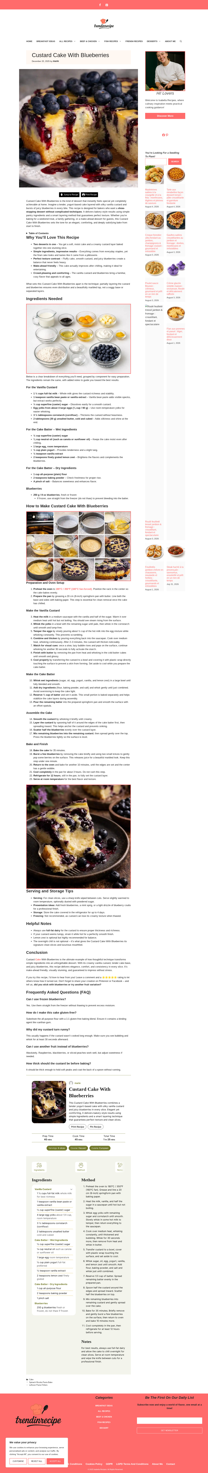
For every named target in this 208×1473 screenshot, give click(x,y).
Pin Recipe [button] (95, 1126)
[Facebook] (100, 5)
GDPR (109, 1464)
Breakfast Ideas (46, 41)
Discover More (165, 116)
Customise (18, 1461)
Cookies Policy (94, 1464)
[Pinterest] (107, 5)
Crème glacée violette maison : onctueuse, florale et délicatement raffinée (176, 288)
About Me (170, 41)
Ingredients (39, 1170)
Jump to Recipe (70, 194)
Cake (38, 959)
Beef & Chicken (88, 41)
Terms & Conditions (71, 1464)
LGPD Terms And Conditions (132, 1464)
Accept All (55, 1461)
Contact (170, 1464)
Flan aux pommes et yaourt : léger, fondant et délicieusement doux (176, 334)
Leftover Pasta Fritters (38, 1385)
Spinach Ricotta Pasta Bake (40, 1382)
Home (29, 41)
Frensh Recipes (134, 41)
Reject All (36, 1461)
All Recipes (65, 41)
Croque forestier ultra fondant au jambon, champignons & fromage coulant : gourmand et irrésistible (153, 243)
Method (81, 1170)
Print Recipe (91, 194)
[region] (37, 1452)
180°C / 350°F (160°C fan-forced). (74, 589)
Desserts (152, 41)
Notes (120, 1170)
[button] (181, 41)
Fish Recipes (111, 41)
